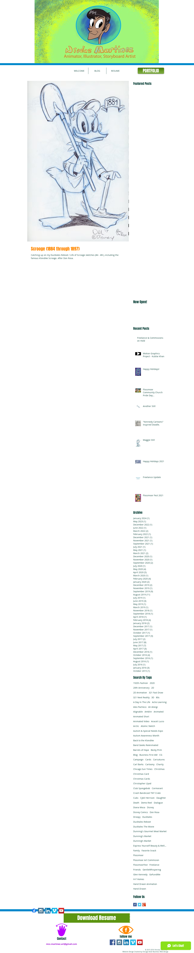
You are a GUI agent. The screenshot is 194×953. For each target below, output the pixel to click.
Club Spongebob (141, 788)
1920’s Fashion (140, 683)
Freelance (154, 864)
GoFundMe (154, 874)
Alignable (138, 711)
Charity (160, 764)
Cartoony (149, 764)
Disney (150, 807)
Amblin (148, 711)
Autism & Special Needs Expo (148, 730)
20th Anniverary (141, 687)
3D (152, 697)
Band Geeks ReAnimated (145, 745)
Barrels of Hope (141, 750)
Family (136, 850)
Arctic (136, 726)
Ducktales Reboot (142, 821)
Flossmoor (138, 855)
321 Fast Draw (156, 692)
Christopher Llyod (142, 783)
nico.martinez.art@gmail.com (61, 944)
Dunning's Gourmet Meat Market (150, 831)
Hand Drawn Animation (145, 884)
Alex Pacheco (139, 707)
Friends (137, 869)
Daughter (161, 797)
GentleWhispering (152, 869)
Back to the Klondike (143, 740)
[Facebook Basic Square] (135, 904)
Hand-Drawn (139, 888)
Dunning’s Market (142, 840)
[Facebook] (34, 910)
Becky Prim (156, 750)
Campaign (138, 759)
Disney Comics (140, 812)
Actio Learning (159, 702)
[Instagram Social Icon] (41, 910)
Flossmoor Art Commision (146, 860)
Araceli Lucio (157, 721)
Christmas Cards (141, 778)
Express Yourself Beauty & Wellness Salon (150, 845)
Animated (159, 711)
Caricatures (159, 759)
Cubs (135, 797)
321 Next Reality (141, 697)
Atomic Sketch (148, 726)
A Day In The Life (141, 702)
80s (157, 697)
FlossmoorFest (140, 864)
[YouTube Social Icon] (61, 910)
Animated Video (141, 721)
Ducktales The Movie (143, 826)
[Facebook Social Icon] (112, 942)
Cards (148, 759)
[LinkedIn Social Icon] (126, 942)
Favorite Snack (149, 850)
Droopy (136, 816)
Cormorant (157, 788)
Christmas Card (141, 773)
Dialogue (158, 802)
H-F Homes (138, 879)
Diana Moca (139, 807)
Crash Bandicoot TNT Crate (147, 793)
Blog (135, 754)
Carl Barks (138, 764)
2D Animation (140, 692)
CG (160, 754)
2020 (152, 683)
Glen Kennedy (140, 874)
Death (136, 802)
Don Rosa (154, 812)
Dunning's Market (142, 836)
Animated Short (141, 716)
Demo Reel (146, 802)
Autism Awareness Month (146, 735)
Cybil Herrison (147, 797)
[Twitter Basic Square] (139, 904)
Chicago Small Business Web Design (155, 952)
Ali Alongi (153, 707)
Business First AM (148, 754)
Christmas (159, 769)
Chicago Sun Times (142, 769)
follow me (126, 936)
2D (152, 687)
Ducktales (147, 816)
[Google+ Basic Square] (144, 904)
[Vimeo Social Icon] (54, 910)
